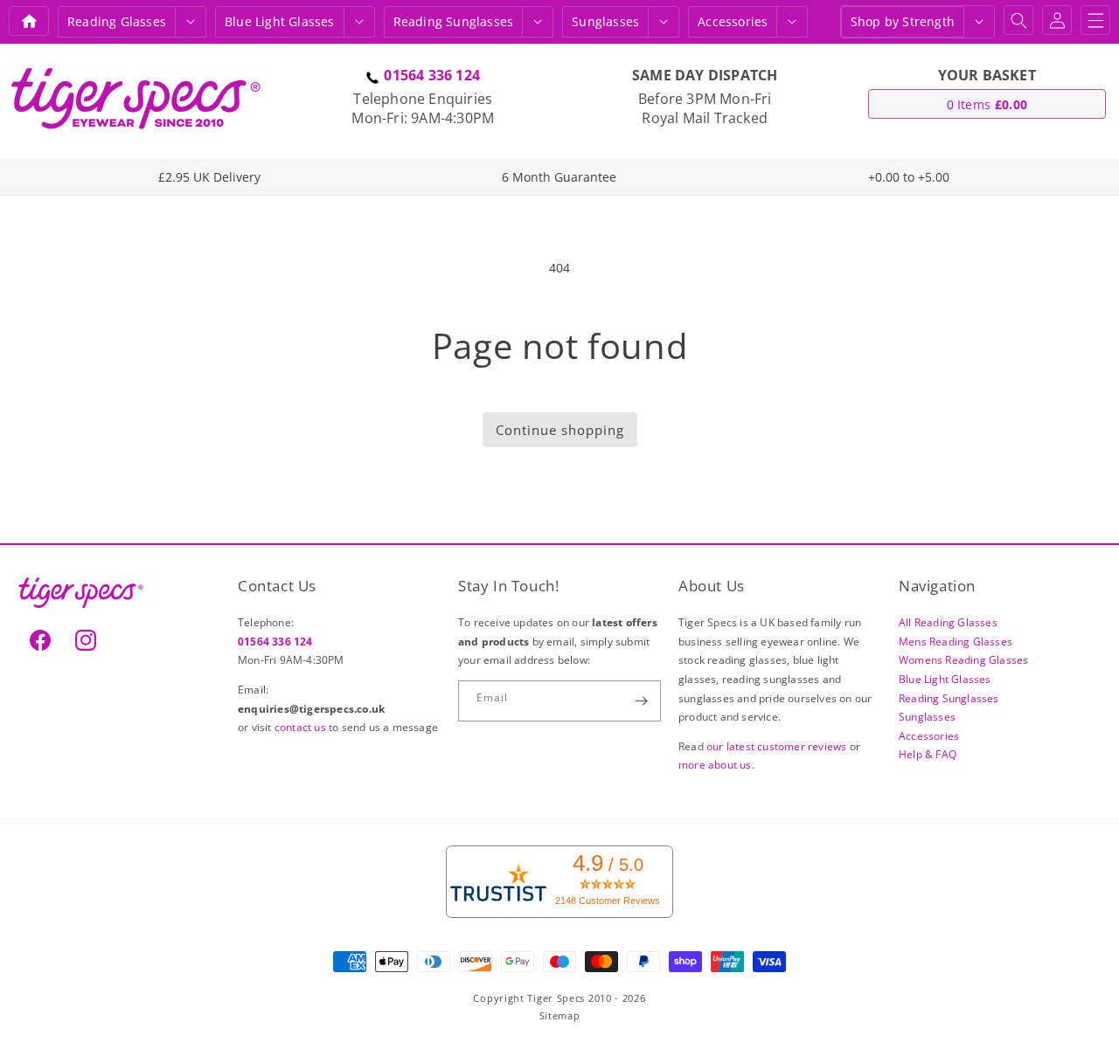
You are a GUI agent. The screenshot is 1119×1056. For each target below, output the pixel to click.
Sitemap (559, 1015)
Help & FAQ (927, 754)
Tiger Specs (556, 997)
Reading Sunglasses (949, 698)
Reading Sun (453, 21)
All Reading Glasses (948, 622)
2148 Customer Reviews (607, 900)
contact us (302, 727)
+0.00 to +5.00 (908, 177)
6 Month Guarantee (559, 177)
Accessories (733, 21)
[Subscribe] (641, 700)
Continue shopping (560, 429)
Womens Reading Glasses (963, 659)
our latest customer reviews (778, 746)
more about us (715, 764)
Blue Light (280, 21)
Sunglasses (605, 21)
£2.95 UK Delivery (209, 177)
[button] (190, 22)
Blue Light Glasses (945, 679)
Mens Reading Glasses (955, 641)
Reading (116, 21)
